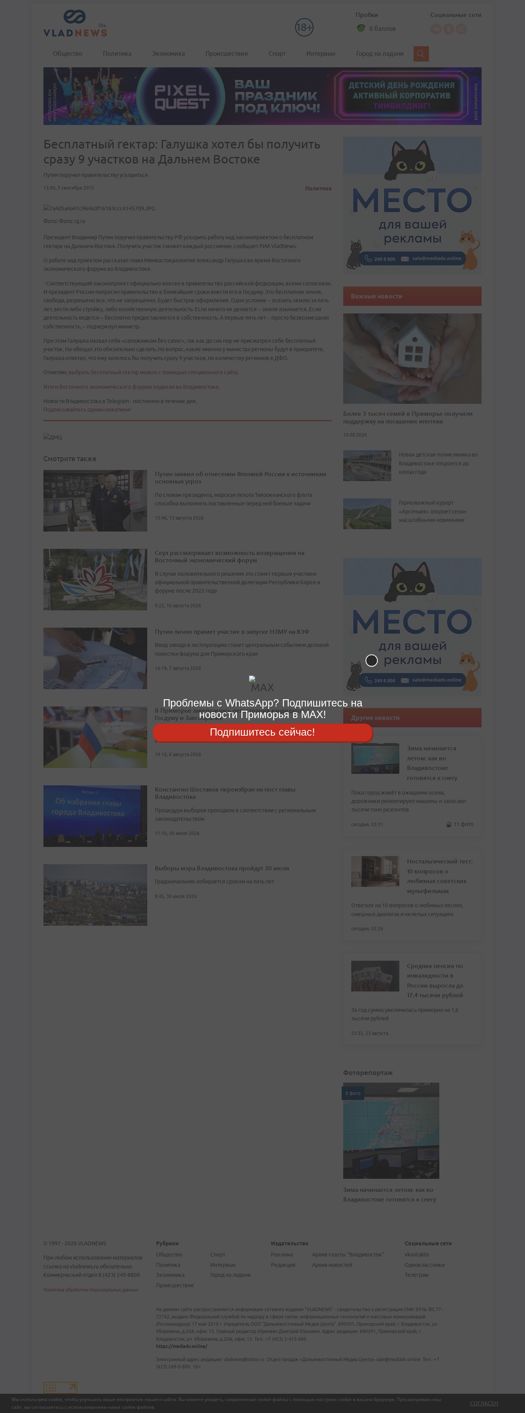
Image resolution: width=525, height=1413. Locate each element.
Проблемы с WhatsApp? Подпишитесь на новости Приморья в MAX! (262, 708)
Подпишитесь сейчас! (262, 732)
